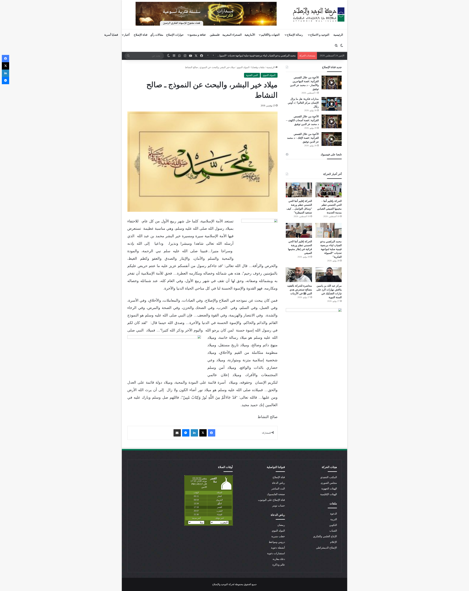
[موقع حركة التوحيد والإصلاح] (318, 14)
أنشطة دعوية (278, 547)
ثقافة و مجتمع (198, 34)
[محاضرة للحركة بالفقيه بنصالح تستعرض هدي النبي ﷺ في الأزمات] (299, 274)
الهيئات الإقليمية (328, 494)
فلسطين (214, 34)
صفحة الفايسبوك (276, 494)
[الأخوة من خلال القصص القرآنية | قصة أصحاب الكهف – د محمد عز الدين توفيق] (332, 121)
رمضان (281, 525)
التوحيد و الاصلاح (319, 34)
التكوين (333, 525)
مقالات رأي (156, 34)
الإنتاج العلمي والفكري (325, 536)
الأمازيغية (250, 34)
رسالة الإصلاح (295, 34)
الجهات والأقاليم (270, 34)
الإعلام (333, 542)
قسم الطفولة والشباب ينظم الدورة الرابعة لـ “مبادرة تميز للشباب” (263, 55)
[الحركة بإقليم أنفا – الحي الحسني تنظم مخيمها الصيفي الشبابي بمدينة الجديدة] (328, 189)
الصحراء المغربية (232, 34)
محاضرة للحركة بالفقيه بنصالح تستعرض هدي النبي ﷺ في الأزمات (299, 289)
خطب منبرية (278, 536)
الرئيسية (338, 34)
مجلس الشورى (329, 483)
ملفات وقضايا (258, 67)
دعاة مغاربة (279, 559)
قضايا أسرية (111, 34)
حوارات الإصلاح (175, 34)
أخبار (127, 34)
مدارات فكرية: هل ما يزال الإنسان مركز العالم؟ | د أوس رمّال (303, 103)
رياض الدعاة (278, 483)
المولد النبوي (243, 67)
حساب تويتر (278, 505)
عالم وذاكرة (278, 564)
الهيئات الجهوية (329, 488)
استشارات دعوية (276, 553)
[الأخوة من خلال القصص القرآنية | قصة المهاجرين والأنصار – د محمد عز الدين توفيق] (332, 82)
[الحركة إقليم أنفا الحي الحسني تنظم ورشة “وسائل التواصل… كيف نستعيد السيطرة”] (299, 189)
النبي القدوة (252, 75)
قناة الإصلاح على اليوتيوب (271, 500)
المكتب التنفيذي (328, 477)
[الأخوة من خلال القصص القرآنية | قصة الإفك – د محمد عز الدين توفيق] (332, 139)
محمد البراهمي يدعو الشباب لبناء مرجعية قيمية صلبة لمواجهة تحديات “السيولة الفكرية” (331, 249)
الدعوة (333, 513)
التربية (333, 519)
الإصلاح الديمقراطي (326, 547)
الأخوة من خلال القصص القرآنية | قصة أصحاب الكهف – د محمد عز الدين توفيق (302, 120)
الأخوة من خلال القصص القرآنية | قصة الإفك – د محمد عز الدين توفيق (303, 138)
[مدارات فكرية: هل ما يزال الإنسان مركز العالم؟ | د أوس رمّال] (332, 104)
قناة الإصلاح (140, 34)
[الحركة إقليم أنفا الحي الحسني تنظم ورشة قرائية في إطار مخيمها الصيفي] (299, 230)
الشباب (333, 530)
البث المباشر (278, 488)
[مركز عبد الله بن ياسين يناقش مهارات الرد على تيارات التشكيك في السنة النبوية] (328, 274)
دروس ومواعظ (277, 542)
